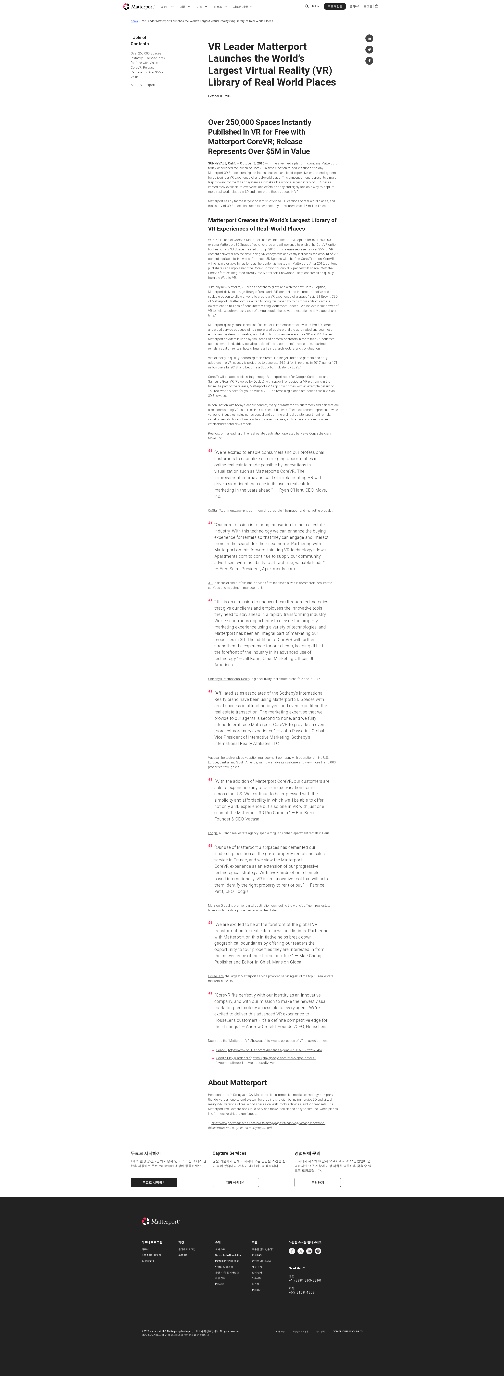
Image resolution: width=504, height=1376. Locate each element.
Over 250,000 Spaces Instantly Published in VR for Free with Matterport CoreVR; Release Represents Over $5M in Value (148, 65)
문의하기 (355, 6)
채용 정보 (220, 1278)
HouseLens (216, 976)
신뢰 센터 (257, 1272)
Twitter (300, 1251)
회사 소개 (220, 1249)
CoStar (213, 510)
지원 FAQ (257, 1255)
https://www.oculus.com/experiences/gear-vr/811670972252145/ (275, 1050)
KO (314, 6)
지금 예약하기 (236, 1182)
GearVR (221, 1050)
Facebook (292, 1251)
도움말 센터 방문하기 (263, 1249)
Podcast (219, 1284)
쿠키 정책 (320, 1331)
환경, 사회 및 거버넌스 (227, 1272)
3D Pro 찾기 (148, 1261)
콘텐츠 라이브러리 (261, 1261)
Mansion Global (219, 905)
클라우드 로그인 (186, 1249)
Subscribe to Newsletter (228, 1255)
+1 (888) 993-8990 (305, 1280)
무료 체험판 (335, 6)
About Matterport (143, 85)
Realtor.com (217, 433)
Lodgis (213, 833)
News (134, 21)
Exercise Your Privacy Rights (347, 1331)
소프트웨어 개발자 (151, 1255)
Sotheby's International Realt (228, 679)
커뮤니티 (256, 1278)
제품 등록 (257, 1266)
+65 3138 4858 (302, 1292)
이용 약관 (280, 1331)
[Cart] (376, 6)
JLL (210, 583)
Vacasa (213, 758)
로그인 (368, 6)
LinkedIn (309, 1251)
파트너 (145, 1249)
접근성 (255, 1284)
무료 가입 (183, 1255)
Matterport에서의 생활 (227, 1261)
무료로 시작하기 (154, 1182)
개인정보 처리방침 (300, 1331)
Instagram (318, 1251)
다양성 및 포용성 (224, 1266)
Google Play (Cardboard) (233, 1058)
